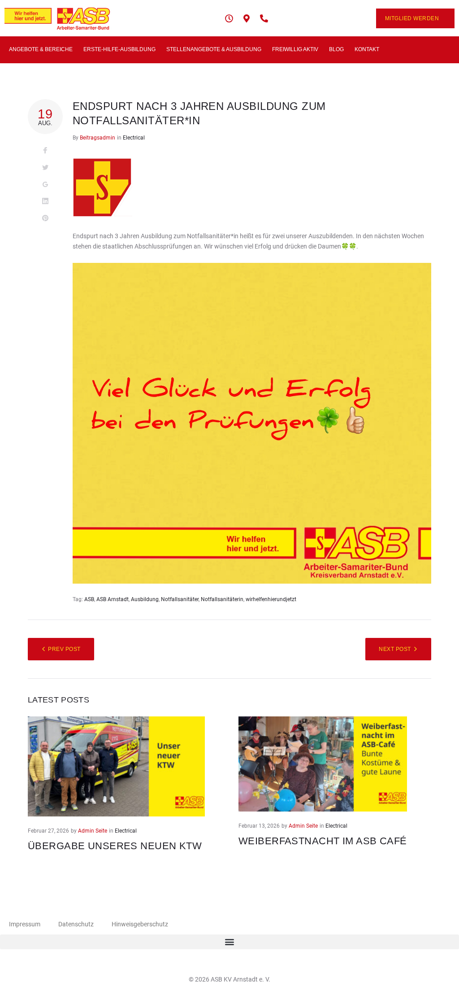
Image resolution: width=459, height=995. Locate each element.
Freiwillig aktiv (295, 49)
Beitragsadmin (97, 138)
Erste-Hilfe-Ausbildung (119, 49)
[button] (229, 941)
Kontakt (367, 49)
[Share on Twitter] (45, 167)
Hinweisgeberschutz (140, 924)
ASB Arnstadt (112, 599)
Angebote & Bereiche (41, 49)
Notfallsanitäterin (222, 599)
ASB (89, 599)
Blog (336, 49)
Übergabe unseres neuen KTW (116, 845)
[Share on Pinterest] (45, 218)
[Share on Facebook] (45, 150)
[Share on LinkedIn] (45, 201)
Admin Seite (92, 831)
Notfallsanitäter (180, 599)
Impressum (24, 924)
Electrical (134, 138)
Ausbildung (145, 599)
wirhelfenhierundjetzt (271, 599)
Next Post (395, 649)
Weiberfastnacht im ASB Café (322, 841)
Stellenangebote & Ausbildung (213, 49)
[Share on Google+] (45, 184)
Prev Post (64, 649)
